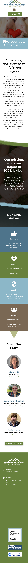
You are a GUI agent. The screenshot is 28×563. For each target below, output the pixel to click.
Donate (14, 14)
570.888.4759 (15, 471)
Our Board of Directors (14, 444)
